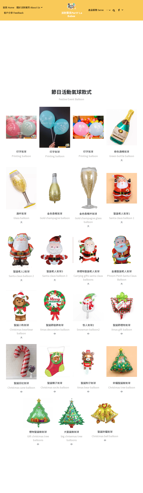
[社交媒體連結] (119, 10)
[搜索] (114, 10)
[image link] (71, 6)
